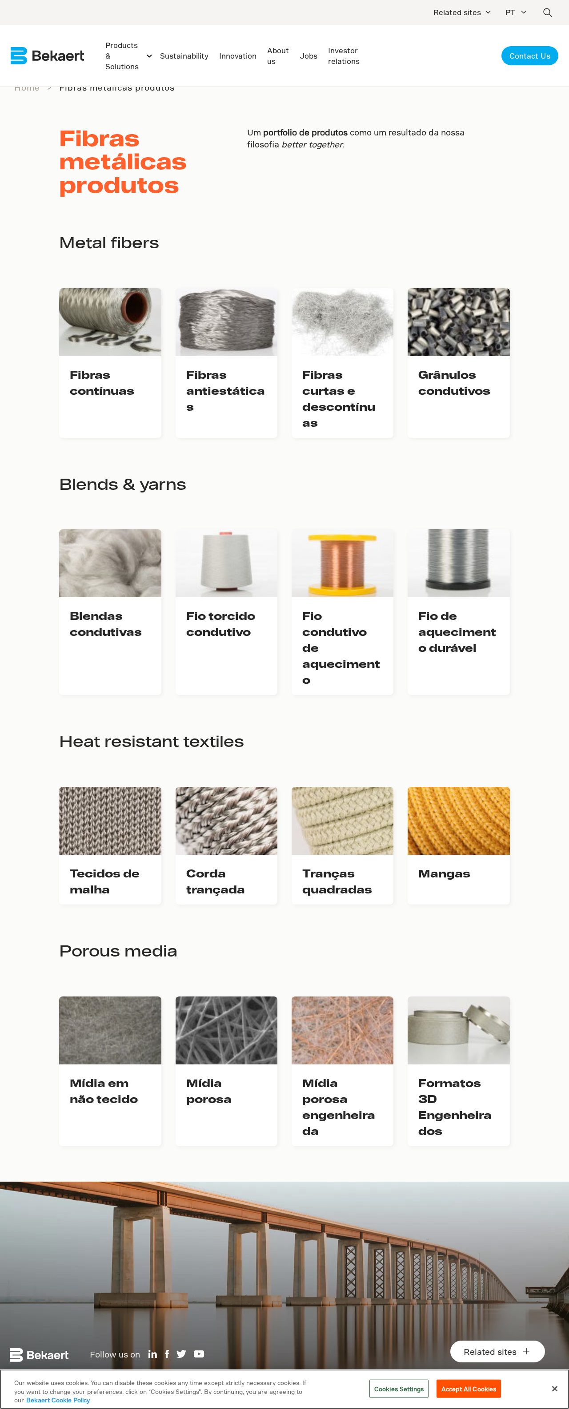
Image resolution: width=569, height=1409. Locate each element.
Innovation (237, 56)
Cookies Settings (399, 1388)
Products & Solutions (122, 56)
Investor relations (344, 55)
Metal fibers (109, 242)
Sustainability (184, 56)
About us (278, 55)
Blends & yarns (122, 483)
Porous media (118, 950)
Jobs (308, 56)
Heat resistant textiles (151, 740)
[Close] (555, 1388)
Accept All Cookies (468, 1388)
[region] (284, 1389)
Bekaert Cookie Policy (58, 1400)
